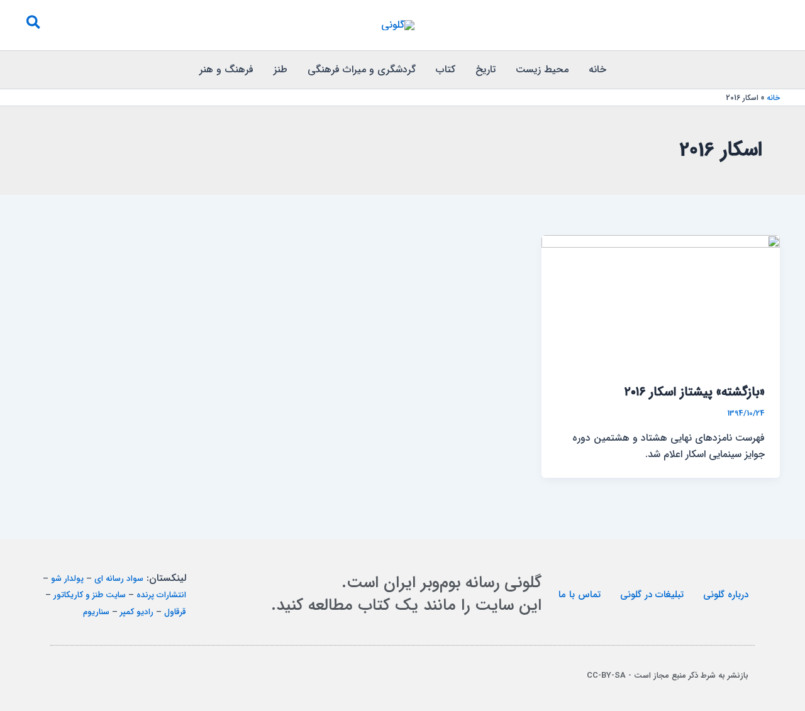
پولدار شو (67, 578)
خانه (597, 69)
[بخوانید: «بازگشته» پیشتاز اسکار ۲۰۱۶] (660, 301)
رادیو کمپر (136, 612)
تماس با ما (579, 594)
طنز (280, 69)
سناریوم (96, 612)
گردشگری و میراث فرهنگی (362, 69)
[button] (32, 25)
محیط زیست (542, 69)
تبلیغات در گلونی (652, 594)
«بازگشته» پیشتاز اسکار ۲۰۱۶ (695, 392)
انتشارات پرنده (161, 595)
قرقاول (175, 612)
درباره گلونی (725, 594)
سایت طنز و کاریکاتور (89, 595)
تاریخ (485, 69)
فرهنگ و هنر (226, 69)
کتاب (445, 69)
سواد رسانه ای (118, 578)
